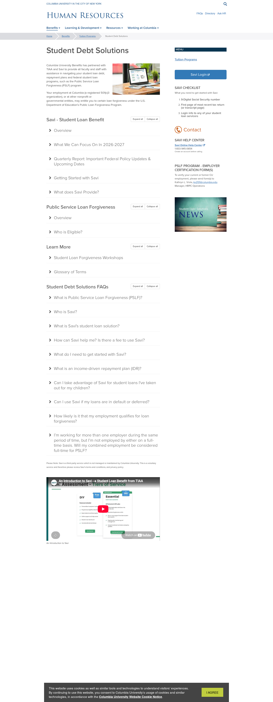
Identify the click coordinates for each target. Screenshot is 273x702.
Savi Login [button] (199, 74)
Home (49, 36)
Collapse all (152, 119)
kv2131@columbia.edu (205, 182)
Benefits (66, 36)
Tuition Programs (87, 36)
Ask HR (221, 13)
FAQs (200, 13)
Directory (210, 13)
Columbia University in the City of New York (73, 3)
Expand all (138, 119)
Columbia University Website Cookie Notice (130, 697)
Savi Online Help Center (188, 145)
